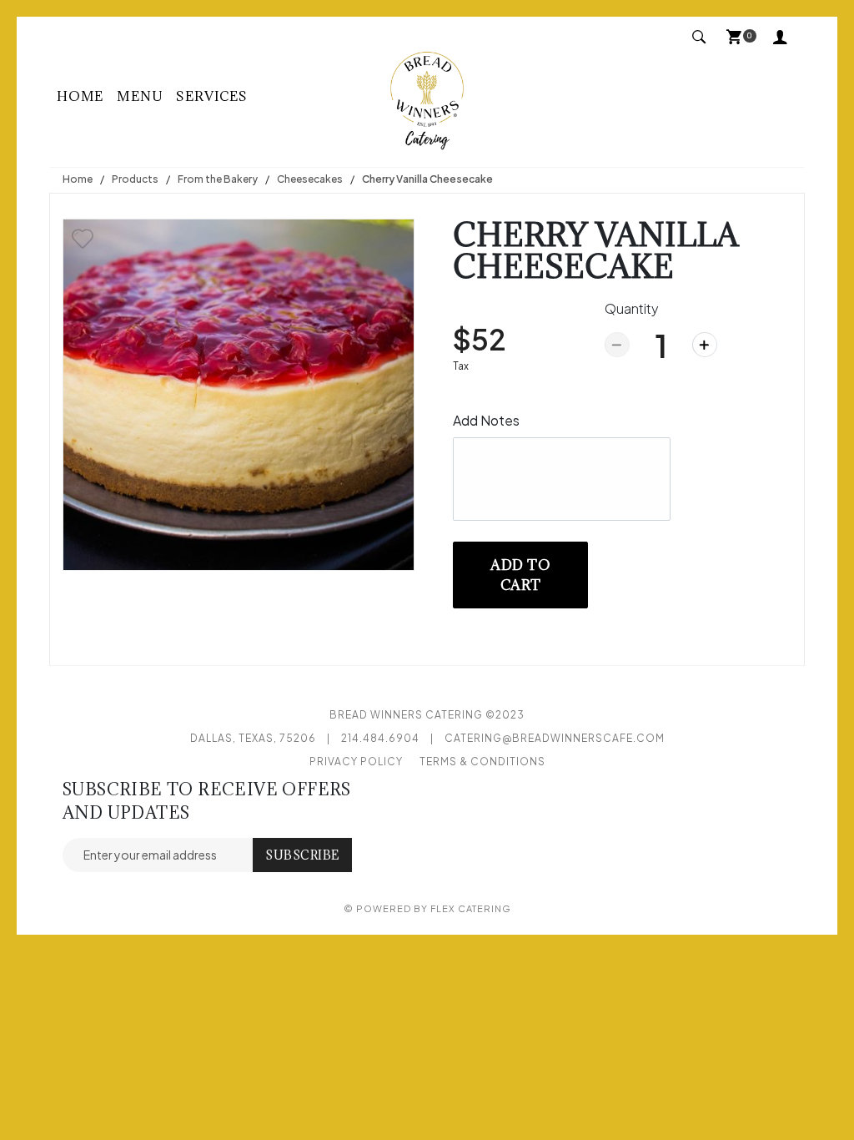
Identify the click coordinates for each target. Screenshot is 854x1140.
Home (80, 96)
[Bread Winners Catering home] (427, 96)
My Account (784, 38)
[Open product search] (700, 38)
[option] (238, 394)
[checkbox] (82, 239)
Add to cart (520, 575)
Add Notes (486, 420)
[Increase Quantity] (704, 344)
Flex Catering (470, 908)
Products (135, 179)
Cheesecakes (310, 179)
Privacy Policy (356, 761)
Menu (140, 96)
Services (211, 96)
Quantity (632, 308)
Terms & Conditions (482, 761)
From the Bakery (218, 179)
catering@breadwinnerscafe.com (555, 738)
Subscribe (302, 855)
